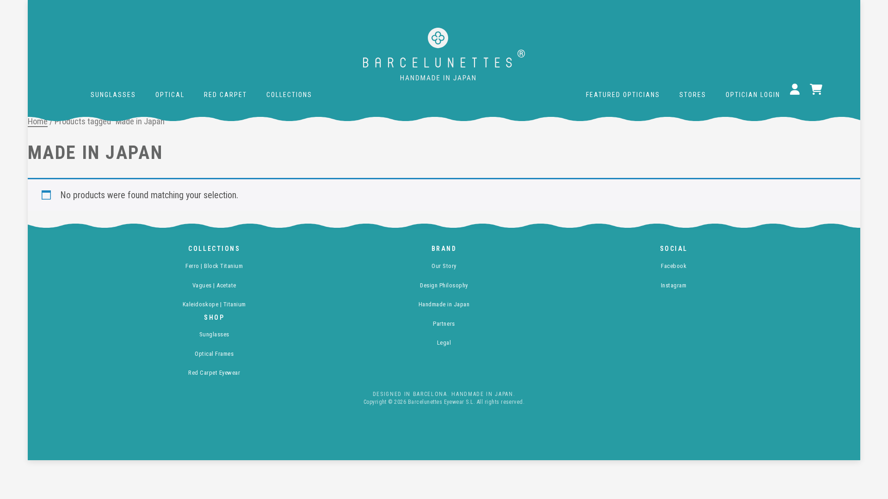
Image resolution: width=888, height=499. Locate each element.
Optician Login (753, 94)
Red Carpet (225, 94)
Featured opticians (623, 94)
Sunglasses (113, 94)
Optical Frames (214, 353)
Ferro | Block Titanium (214, 265)
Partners (444, 323)
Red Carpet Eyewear (214, 372)
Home (38, 121)
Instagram (674, 285)
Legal (444, 342)
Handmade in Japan (444, 304)
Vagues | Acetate (214, 285)
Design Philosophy (444, 285)
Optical (170, 94)
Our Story (444, 265)
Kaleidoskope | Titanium (214, 304)
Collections (289, 94)
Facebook (673, 265)
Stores (692, 94)
